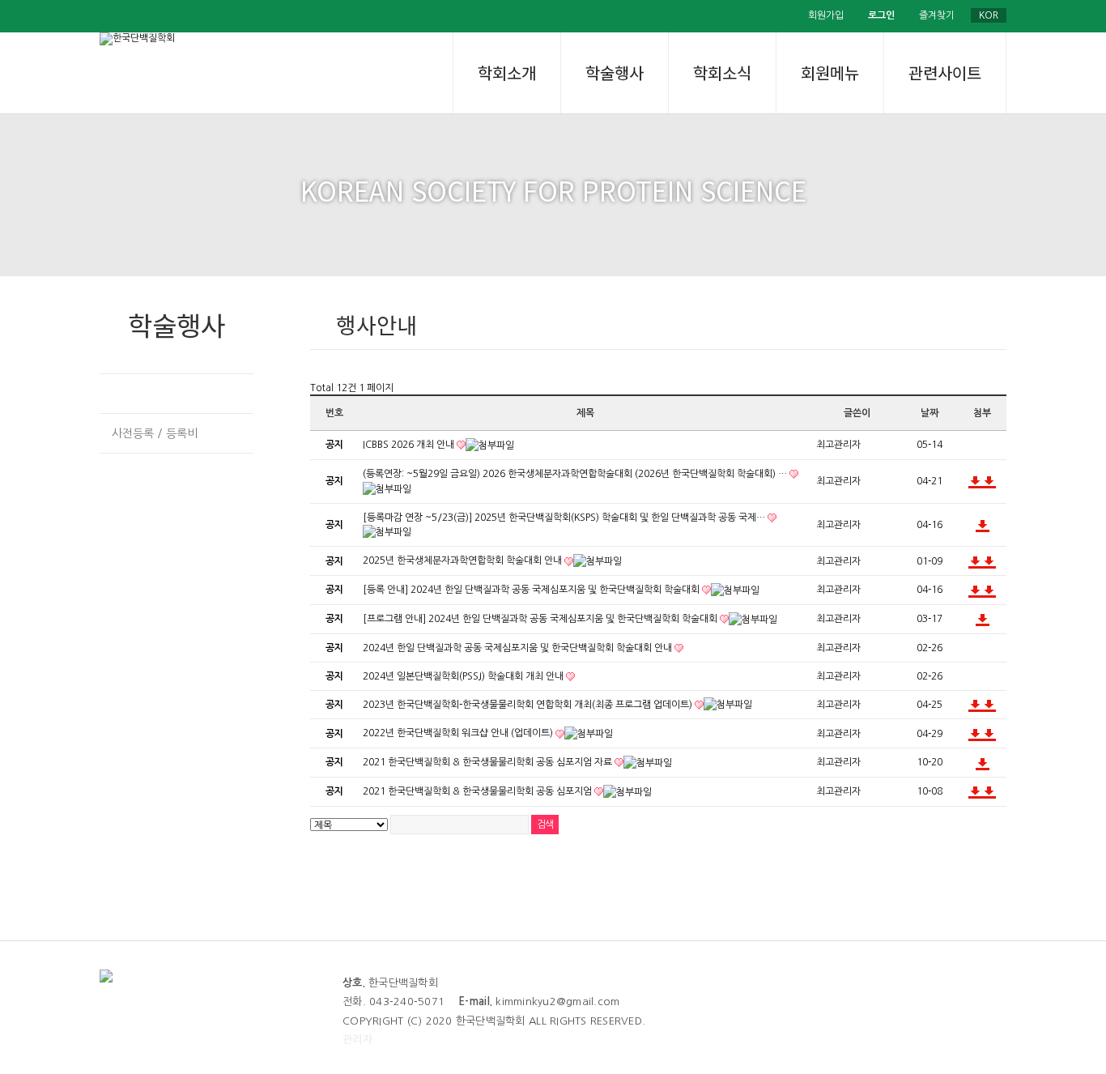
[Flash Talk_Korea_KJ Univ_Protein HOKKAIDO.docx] (989, 590)
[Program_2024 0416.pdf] (975, 590)
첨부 (982, 413)
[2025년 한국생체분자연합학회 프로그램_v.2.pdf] (975, 561)
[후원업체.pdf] (989, 791)
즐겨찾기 (937, 15)
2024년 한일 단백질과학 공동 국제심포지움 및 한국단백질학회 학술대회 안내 (518, 648)
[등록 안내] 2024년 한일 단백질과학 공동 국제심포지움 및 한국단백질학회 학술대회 (532, 590)
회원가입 (826, 15)
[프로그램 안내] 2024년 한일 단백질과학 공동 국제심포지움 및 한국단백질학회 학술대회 (541, 619)
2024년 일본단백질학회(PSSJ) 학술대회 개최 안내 (464, 676)
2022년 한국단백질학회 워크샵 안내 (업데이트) (459, 733)
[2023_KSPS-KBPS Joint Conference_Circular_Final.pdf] (975, 705)
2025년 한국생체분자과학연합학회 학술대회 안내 (463, 560)
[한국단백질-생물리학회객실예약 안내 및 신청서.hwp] (989, 705)
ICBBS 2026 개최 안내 (410, 445)
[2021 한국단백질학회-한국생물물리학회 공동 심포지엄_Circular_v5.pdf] (975, 791)
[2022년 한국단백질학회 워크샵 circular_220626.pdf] (989, 734)
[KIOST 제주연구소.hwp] (975, 734)
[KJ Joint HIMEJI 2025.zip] (982, 525)
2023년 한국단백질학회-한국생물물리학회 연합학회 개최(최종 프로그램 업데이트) (529, 705)
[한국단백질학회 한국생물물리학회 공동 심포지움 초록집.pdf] (982, 762)
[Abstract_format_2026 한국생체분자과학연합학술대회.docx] (975, 481)
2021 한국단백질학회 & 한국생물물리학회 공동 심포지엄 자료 (489, 762)
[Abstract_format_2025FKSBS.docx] (989, 561)
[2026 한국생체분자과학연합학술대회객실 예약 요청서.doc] (989, 481)
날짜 (929, 413)
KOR (988, 15)
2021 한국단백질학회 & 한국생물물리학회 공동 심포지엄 (478, 791)
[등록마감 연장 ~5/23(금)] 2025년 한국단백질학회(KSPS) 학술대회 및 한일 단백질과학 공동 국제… (565, 517)
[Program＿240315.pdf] (982, 619)
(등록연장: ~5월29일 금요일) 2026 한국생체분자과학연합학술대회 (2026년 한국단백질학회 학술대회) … (576, 474)
